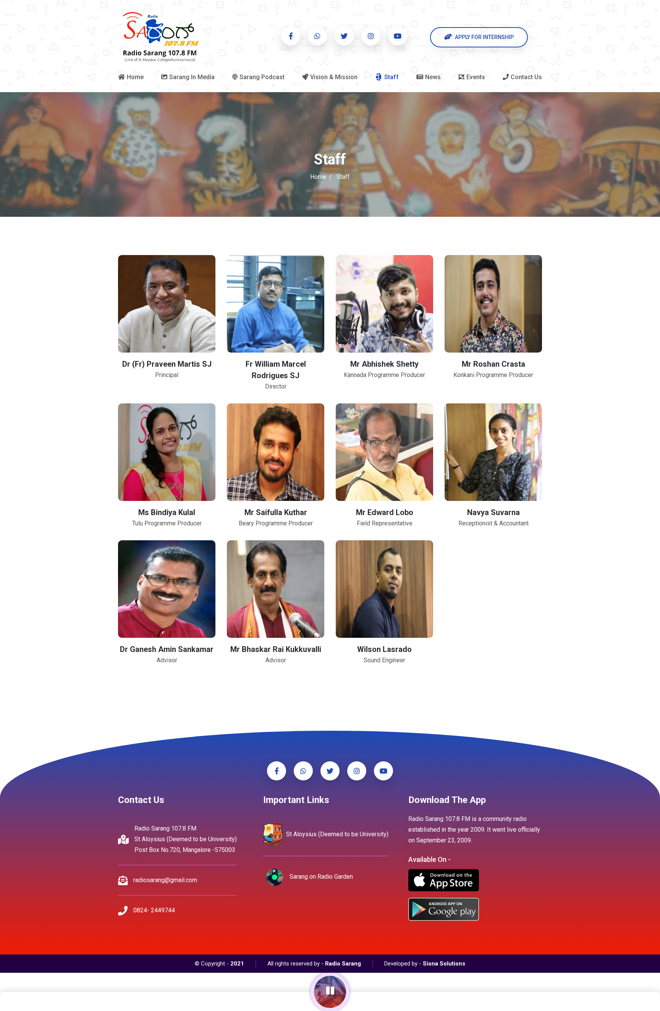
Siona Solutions (444, 963)
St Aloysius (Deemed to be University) (336, 834)
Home (318, 176)
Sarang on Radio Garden (320, 877)
